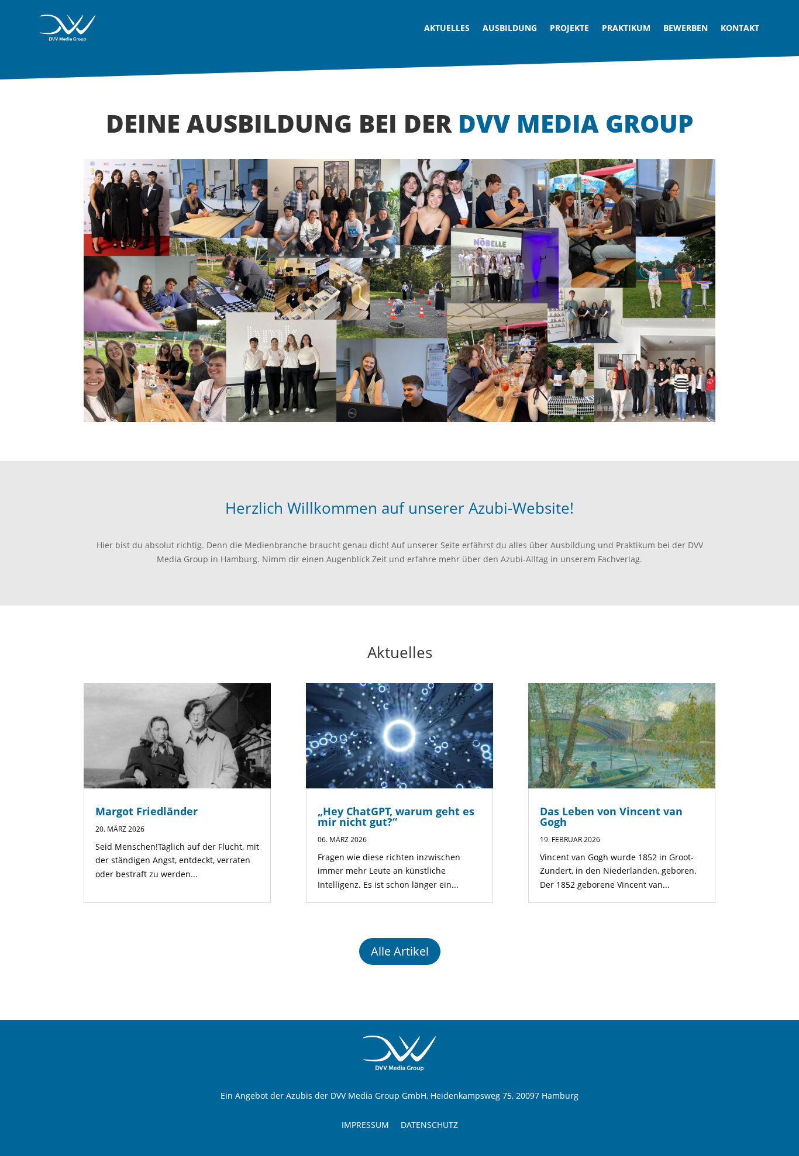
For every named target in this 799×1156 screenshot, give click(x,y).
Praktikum (626, 27)
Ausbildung (510, 27)
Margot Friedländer (146, 811)
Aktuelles (447, 27)
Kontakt (740, 27)
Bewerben (685, 27)
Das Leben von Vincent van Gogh (611, 816)
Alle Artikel (400, 951)
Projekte (569, 27)
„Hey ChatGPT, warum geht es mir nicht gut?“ (396, 816)
